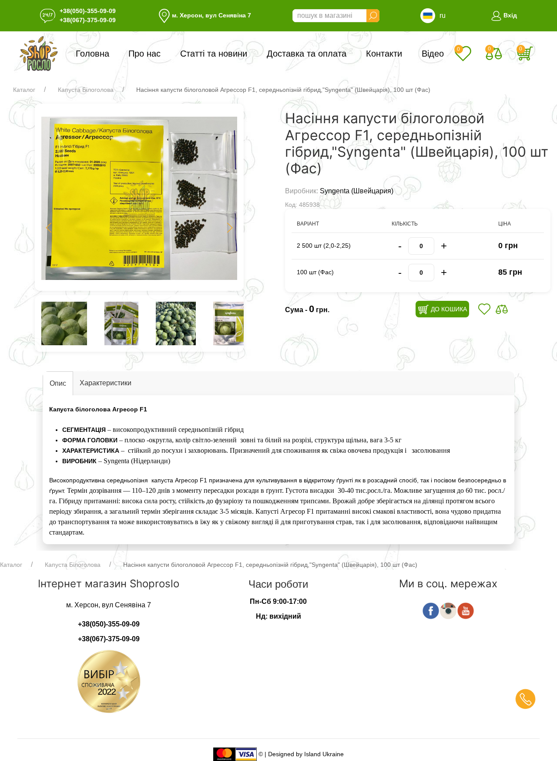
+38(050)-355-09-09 (88, 10)
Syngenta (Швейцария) (356, 191)
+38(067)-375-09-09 (88, 20)
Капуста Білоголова (86, 89)
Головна (92, 53)
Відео (433, 53)
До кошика (448, 309)
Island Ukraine (324, 753)
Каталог (24, 89)
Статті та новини (213, 53)
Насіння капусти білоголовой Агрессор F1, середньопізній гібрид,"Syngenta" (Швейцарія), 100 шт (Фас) (283, 89)
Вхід (509, 15)
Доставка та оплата (306, 53)
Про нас (144, 53)
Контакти (384, 53)
